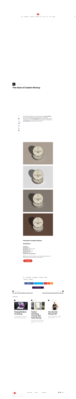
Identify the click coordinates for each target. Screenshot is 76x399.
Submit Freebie (44, 392)
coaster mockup (28, 277)
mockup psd (30, 279)
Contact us (36, 392)
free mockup (41, 277)
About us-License (29, 392)
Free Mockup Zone (32, 253)
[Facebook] (58, 392)
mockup (46, 277)
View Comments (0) (37, 287)
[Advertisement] (38, 6)
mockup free (25, 279)
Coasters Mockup (35, 277)
